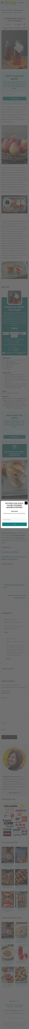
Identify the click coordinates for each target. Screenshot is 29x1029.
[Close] (26, 502)
